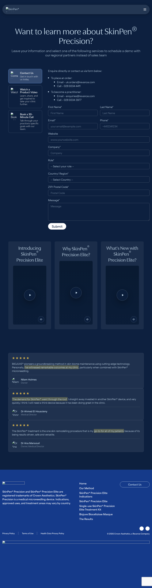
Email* (52, 120)
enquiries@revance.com (80, 96)
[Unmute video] (41, 319)
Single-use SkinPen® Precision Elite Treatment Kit (97, 507)
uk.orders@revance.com (80, 82)
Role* (51, 160)
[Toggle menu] (145, 9)
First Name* (55, 107)
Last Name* (106, 107)
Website (53, 133)
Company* (54, 147)
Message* (54, 200)
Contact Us (134, 484)
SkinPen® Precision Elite (93, 501)
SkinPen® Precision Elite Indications (93, 494)
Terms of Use (27, 533)
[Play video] (29, 295)
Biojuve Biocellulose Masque (96, 514)
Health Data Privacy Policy (52, 533)
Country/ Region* (58, 173)
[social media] (142, 528)
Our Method (86, 488)
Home (83, 483)
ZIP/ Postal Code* (58, 186)
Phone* (104, 120)
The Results (86, 519)
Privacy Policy (8, 533)
